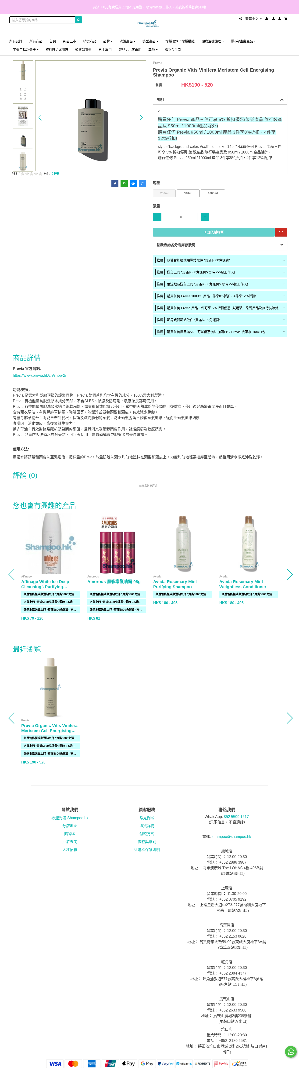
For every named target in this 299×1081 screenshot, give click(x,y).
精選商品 (89, 41)
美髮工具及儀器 (25, 49)
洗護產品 (127, 41)
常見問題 (146, 818)
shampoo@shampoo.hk (231, 837)
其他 (152, 49)
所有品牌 (15, 41)
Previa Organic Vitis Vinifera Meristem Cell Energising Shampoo (49, 730)
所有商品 (36, 41)
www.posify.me (277, 1075)
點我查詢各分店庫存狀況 (176, 245)
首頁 (53, 41)
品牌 (107, 41)
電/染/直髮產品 (242, 41)
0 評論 (56, 173)
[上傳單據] (273, 19)
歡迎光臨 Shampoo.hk (69, 818)
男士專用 (105, 49)
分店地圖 (69, 826)
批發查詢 (69, 842)
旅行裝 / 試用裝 (57, 49)
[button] (40, 117)
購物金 (69, 834)
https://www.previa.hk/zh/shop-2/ (39, 375)
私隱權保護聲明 (147, 850)
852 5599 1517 (236, 817)
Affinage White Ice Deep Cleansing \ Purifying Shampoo (45, 586)
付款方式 (146, 834)
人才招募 (69, 850)
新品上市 (69, 41)
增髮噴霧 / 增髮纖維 (180, 41)
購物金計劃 (173, 49)
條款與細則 (147, 842)
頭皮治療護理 (212, 41)
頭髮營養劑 (83, 49)
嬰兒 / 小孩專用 (130, 49)
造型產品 (149, 41)
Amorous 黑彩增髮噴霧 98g (114, 581)
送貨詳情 (146, 826)
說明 (160, 100)
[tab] (220, 260)
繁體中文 (252, 19)
